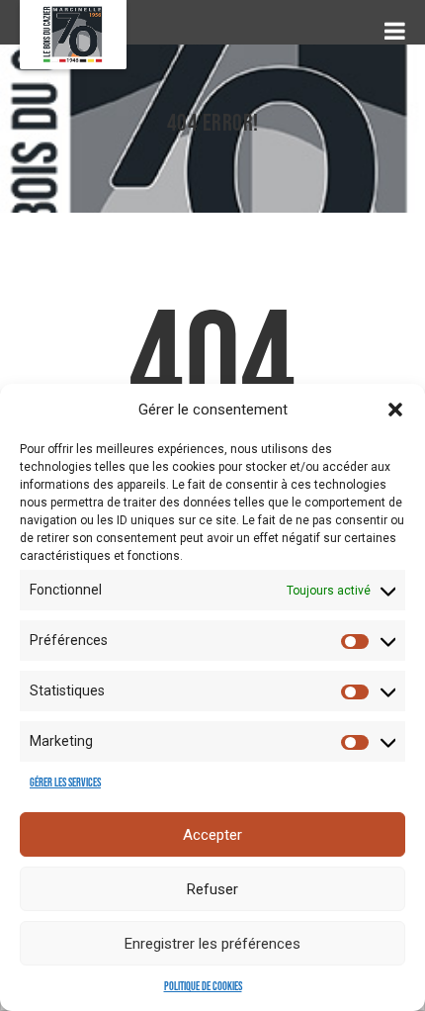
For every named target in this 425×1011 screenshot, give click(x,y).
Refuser (212, 889)
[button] (395, 409)
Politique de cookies (203, 986)
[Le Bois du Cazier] (73, 34)
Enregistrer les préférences (212, 944)
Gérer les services (65, 783)
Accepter (212, 835)
